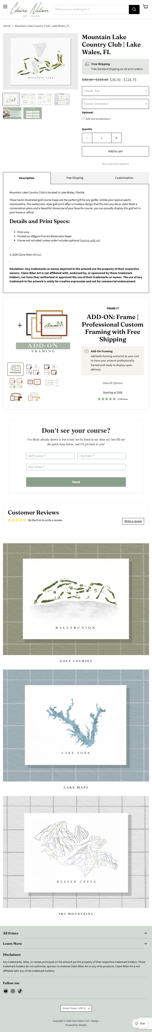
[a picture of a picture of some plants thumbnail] (52, 383)
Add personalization (98, 118)
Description (26, 178)
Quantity (87, 129)
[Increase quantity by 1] (116, 138)
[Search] (134, 9)
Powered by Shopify (76, 1025)
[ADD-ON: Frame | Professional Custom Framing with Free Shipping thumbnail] (15, 369)
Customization (124, 178)
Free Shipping (74, 178)
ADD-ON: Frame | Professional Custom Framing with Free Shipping (112, 328)
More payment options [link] (115, 164)
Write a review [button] (133, 521)
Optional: (87, 112)
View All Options (113, 383)
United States (74, 1008)
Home (6, 26)
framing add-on (89, 240)
